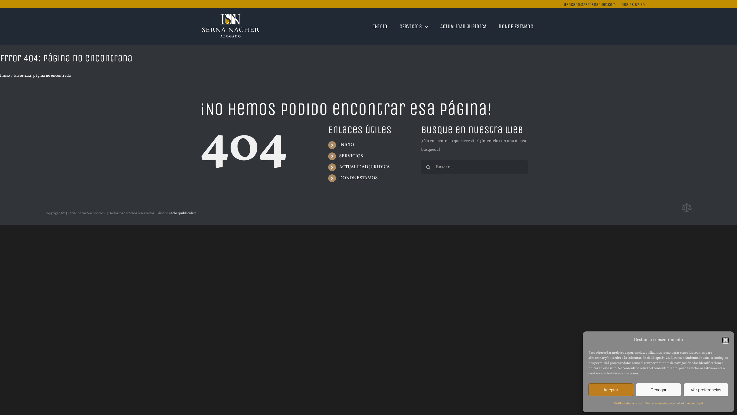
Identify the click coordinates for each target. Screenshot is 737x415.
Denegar (658, 389)
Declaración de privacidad (664, 403)
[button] (725, 340)
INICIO (346, 145)
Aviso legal (695, 403)
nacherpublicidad (182, 213)
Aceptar (610, 389)
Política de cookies (628, 403)
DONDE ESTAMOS (358, 178)
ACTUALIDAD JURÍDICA (364, 167)
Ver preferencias (706, 389)
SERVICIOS (351, 156)
